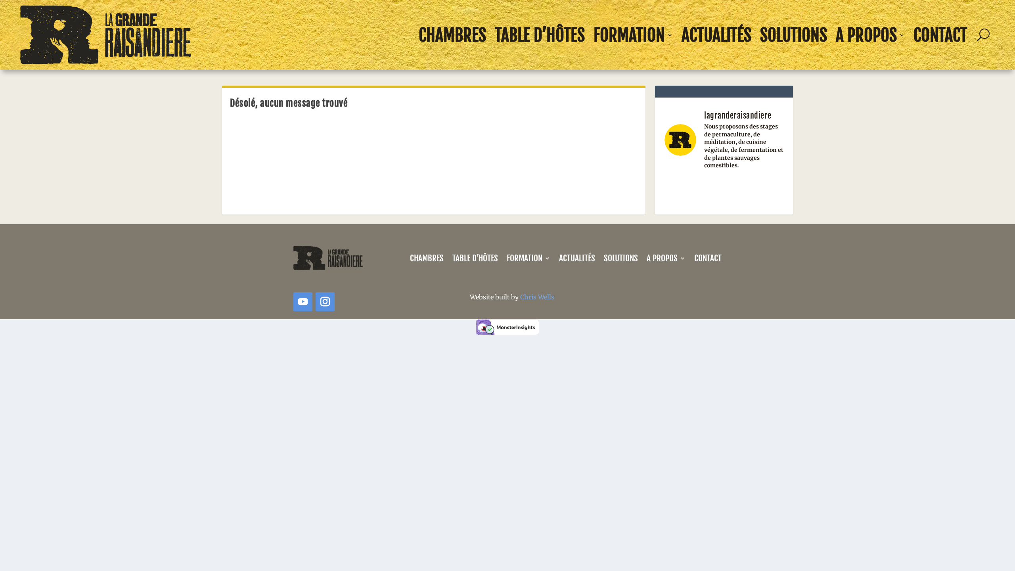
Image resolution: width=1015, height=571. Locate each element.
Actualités (716, 35)
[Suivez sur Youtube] (302, 301)
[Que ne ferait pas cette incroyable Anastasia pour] (724, 188)
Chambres (452, 35)
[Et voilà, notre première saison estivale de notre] (765, 188)
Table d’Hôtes (540, 35)
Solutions (793, 35)
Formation (629, 35)
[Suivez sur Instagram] (325, 301)
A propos (866, 35)
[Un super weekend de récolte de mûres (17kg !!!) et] (682, 188)
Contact (940, 35)
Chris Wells (537, 297)
